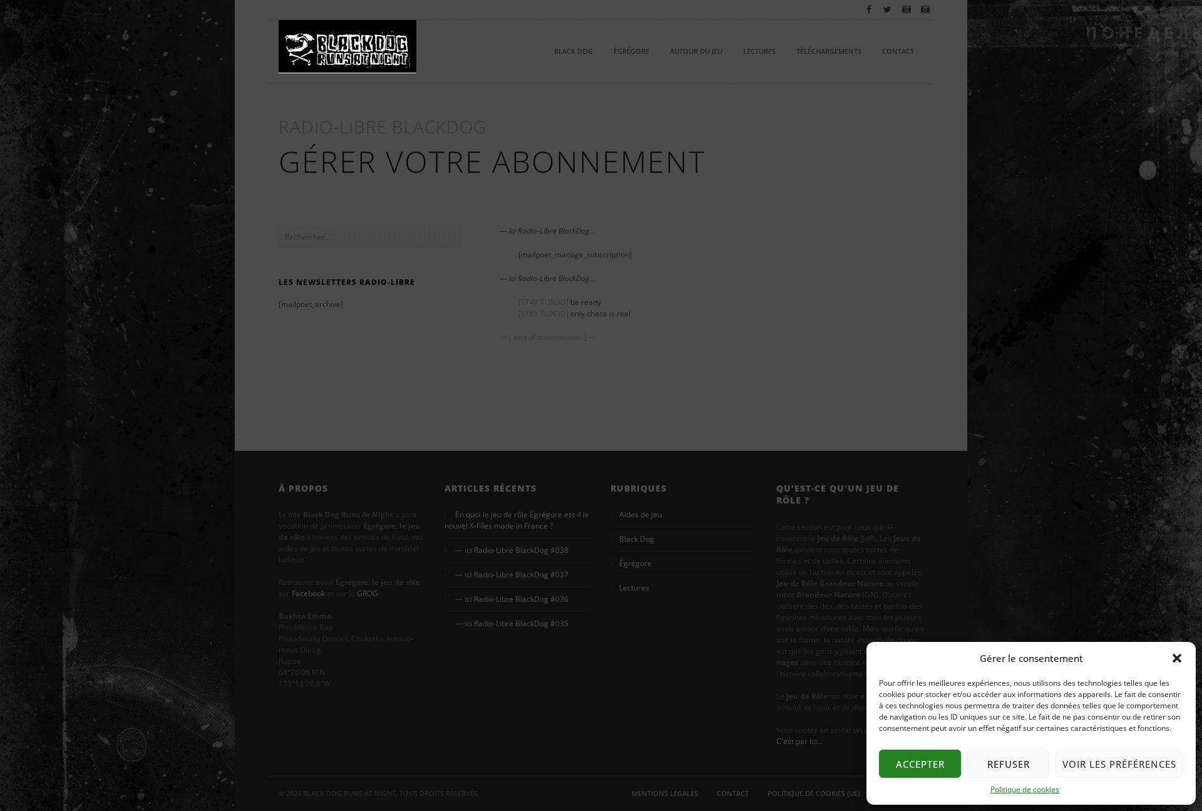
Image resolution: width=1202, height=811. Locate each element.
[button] (1177, 658)
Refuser (1008, 764)
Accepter (920, 764)
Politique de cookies (1024, 789)
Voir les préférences (1119, 764)
